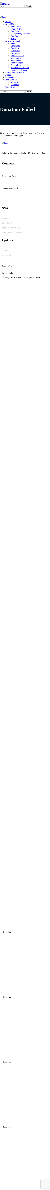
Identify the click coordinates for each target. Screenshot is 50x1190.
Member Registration (11, 228)
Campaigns (6, 255)
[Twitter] (5, 200)
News (4, 250)
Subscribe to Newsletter (12, 232)
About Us (6, 218)
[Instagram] (18, 200)
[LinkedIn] (25, 200)
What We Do (7, 223)
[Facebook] (12, 200)
